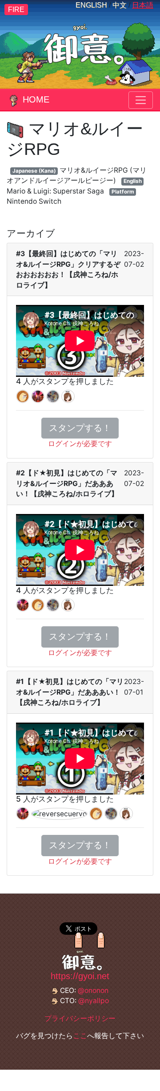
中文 (119, 5)
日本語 (142, 5)
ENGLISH (91, 5)
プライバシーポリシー (80, 1018)
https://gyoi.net (80, 976)
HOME (36, 99)
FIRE (16, 9)
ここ (80, 1036)
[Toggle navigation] (140, 100)
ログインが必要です (80, 443)
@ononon (93, 990)
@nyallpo (93, 1000)
